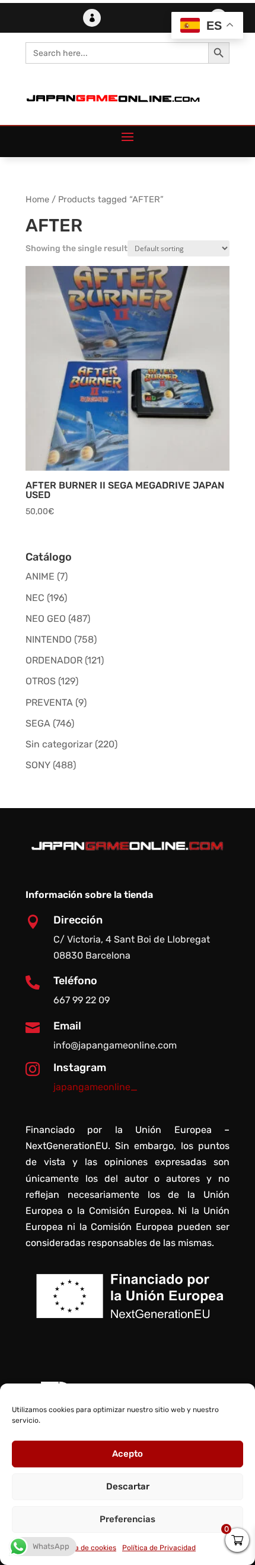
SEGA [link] (38, 723)
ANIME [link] (40, 576)
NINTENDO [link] (49, 639)
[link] (113, 112)
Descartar (127, 1486)
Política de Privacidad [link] (159, 1548)
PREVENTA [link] (49, 702)
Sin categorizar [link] (59, 744)
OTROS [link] (41, 681)
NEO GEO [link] (46, 618)
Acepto (127, 1453)
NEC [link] (35, 597)
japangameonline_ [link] (95, 1087)
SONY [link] (38, 765)
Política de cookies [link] (84, 1548)
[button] (127, 136)
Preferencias (127, 1519)
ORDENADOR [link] (54, 660)
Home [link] (37, 199)
